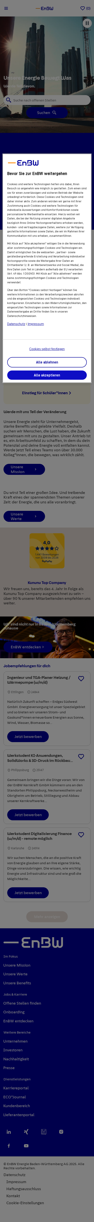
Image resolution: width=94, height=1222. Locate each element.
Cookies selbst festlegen (47, 349)
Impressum (36, 324)
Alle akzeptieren (47, 375)
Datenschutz (16, 324)
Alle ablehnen (47, 362)
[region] (47, 268)
